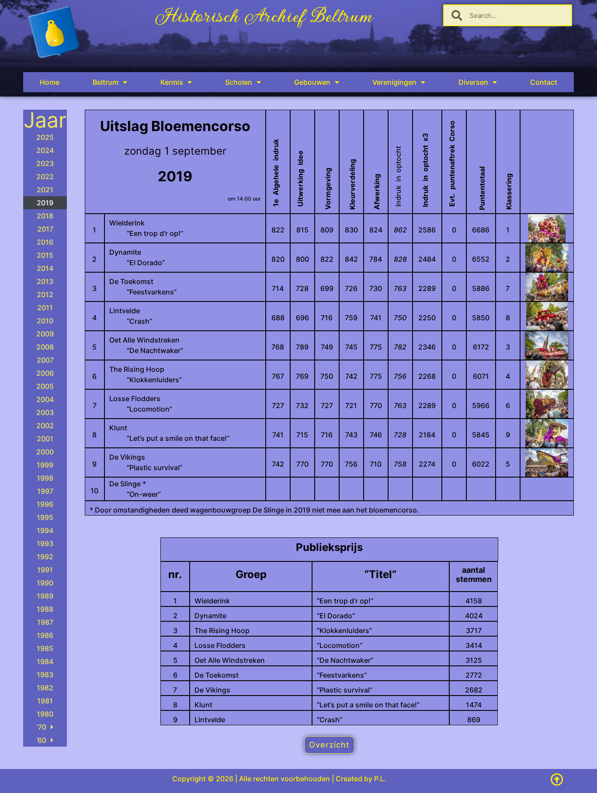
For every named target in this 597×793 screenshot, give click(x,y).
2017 (45, 229)
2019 (45, 202)
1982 (45, 687)
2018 (45, 215)
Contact (543, 82)
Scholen (238, 82)
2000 (45, 451)
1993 (45, 543)
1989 (45, 596)
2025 (45, 137)
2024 (45, 150)
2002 (45, 425)
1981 (45, 700)
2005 (45, 386)
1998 (45, 478)
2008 (45, 347)
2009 (45, 333)
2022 (45, 176)
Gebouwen (312, 82)
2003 (45, 412)
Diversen (473, 82)
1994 (45, 530)
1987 (45, 622)
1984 (45, 661)
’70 (41, 727)
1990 (45, 582)
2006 (45, 373)
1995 (45, 517)
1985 (45, 648)
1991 (45, 569)
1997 (45, 491)
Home (49, 82)
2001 (45, 438)
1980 (45, 714)
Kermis (171, 82)
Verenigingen (394, 82)
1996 (45, 504)
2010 (45, 320)
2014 (45, 268)
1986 (45, 635)
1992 (45, 556)
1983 (45, 674)
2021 (45, 189)
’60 (41, 740)
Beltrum (105, 82)
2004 (45, 399)
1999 (45, 465)
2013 (45, 281)
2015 (45, 255)
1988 (45, 609)
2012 (45, 294)
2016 (45, 242)
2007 (45, 360)
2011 (45, 307)
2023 (45, 163)
